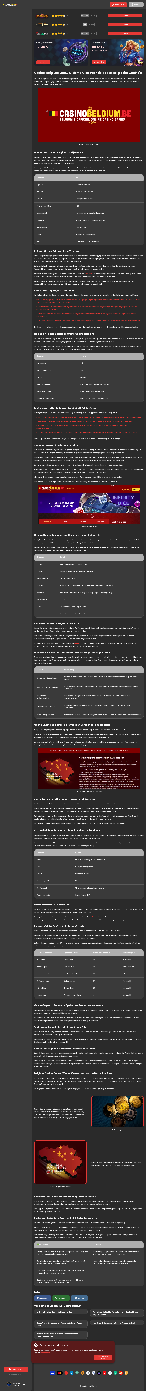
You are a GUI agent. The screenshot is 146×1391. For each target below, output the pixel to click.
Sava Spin (88, 274)
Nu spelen (125, 16)
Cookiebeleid (46, 1352)
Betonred (95, 917)
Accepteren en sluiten (103, 1357)
